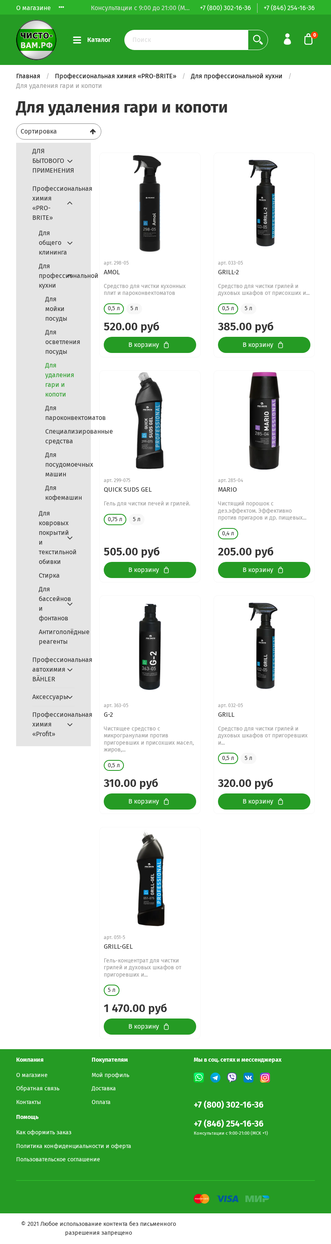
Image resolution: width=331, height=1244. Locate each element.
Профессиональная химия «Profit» (47, 724)
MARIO (227, 489)
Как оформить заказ (43, 1132)
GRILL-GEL (118, 946)
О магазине (33, 8)
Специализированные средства (60, 436)
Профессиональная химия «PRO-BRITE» (115, 76)
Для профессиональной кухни (237, 76)
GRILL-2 (228, 272)
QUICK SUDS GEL (128, 489)
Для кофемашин (60, 492)
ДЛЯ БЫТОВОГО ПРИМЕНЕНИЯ (47, 160)
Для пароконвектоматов (60, 413)
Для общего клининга (50, 242)
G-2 (108, 714)
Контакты (28, 1102)
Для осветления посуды (60, 341)
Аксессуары (47, 697)
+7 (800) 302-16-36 (225, 8)
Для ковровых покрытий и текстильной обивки (50, 537)
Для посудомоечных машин (60, 464)
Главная (28, 76)
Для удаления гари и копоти (59, 379)
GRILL (226, 714)
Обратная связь (37, 1088)
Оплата (101, 1102)
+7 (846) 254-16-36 (289, 8)
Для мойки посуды (56, 308)
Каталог (99, 40)
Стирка (49, 575)
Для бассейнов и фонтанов (50, 603)
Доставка (104, 1088)
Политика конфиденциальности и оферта (73, 1146)
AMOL (112, 272)
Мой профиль (110, 1075)
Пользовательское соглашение (58, 1159)
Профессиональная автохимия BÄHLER (47, 669)
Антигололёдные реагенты (57, 636)
